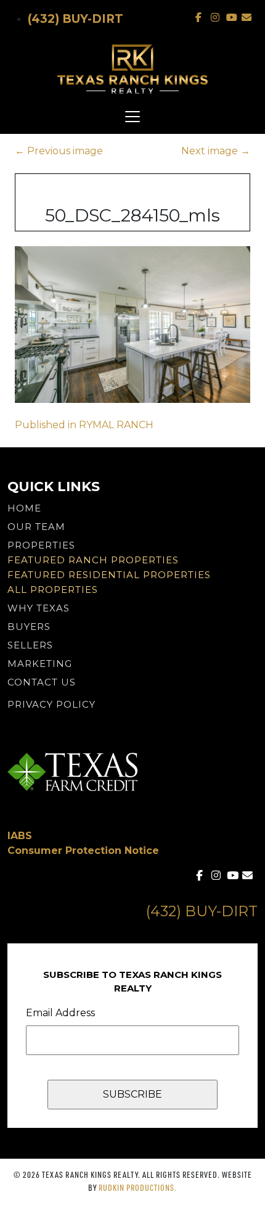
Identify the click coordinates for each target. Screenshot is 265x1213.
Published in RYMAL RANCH (84, 425)
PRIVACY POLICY (51, 704)
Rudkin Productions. (138, 1187)
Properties (41, 545)
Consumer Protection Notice (83, 850)
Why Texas (38, 608)
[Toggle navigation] (132, 116)
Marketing (39, 663)
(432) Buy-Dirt (75, 19)
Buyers (29, 626)
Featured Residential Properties (109, 575)
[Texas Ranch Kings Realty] (132, 69)
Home (24, 508)
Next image (215, 151)
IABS (19, 836)
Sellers (30, 645)
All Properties (52, 589)
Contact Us (41, 682)
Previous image (59, 151)
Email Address (60, 1013)
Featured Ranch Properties (93, 560)
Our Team (36, 526)
